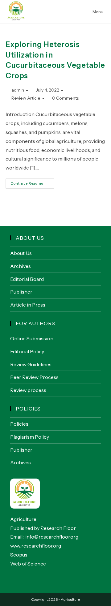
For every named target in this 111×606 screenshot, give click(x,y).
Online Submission (31, 338)
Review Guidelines (30, 364)
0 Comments (65, 98)
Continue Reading (32, 185)
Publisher (21, 292)
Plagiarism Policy (29, 437)
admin (17, 90)
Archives (20, 266)
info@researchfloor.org (51, 537)
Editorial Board (27, 279)
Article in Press (27, 305)
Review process (28, 390)
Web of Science (28, 564)
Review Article (25, 98)
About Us (21, 253)
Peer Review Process (34, 377)
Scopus (18, 555)
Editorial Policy (27, 351)
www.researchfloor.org (35, 546)
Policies (19, 424)
